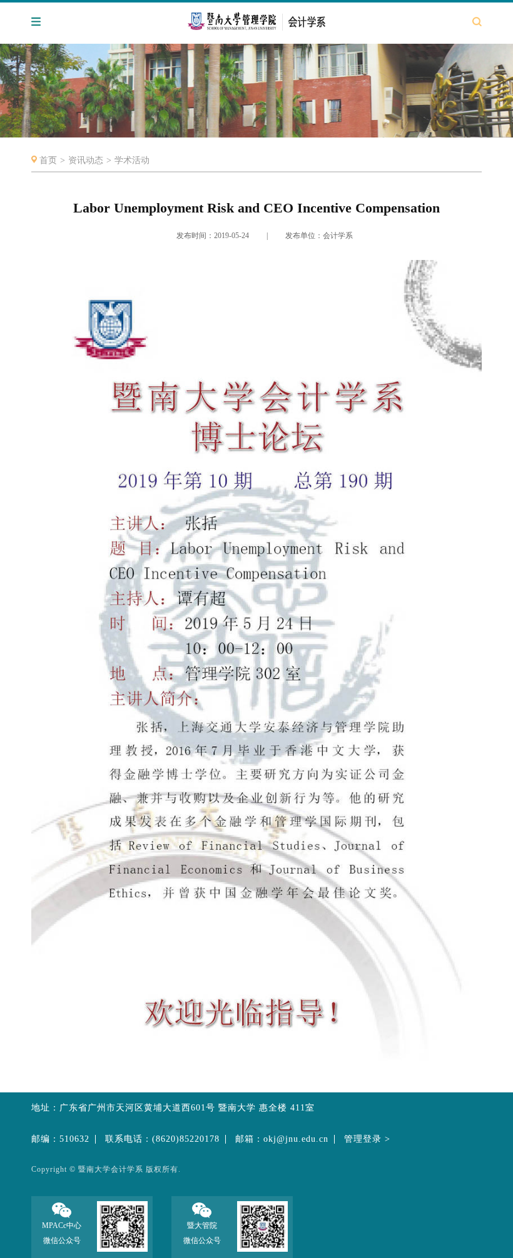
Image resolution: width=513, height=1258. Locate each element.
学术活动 (132, 160)
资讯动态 (85, 160)
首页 (48, 160)
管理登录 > (367, 1139)
